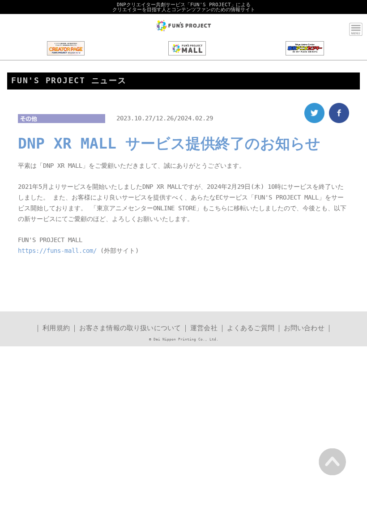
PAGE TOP (332, 461)
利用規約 (56, 328)
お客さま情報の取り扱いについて (130, 328)
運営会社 (204, 328)
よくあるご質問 (250, 328)
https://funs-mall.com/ (57, 250)
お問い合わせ (304, 328)
